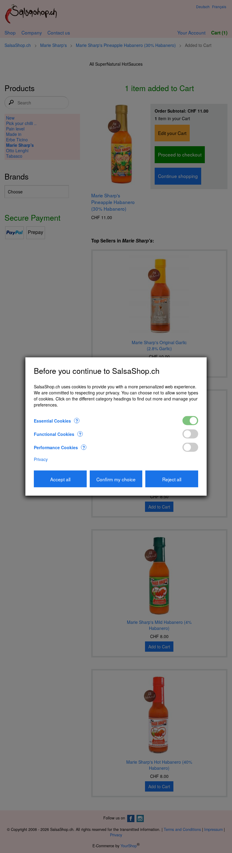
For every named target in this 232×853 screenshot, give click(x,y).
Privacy (41, 459)
